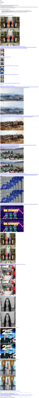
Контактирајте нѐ (7, 394)
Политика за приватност (22, 394)
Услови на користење (15, 394)
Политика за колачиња (29, 394)
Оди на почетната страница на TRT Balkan (6, 15)
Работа (11, 394)
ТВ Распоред (2, 394)
